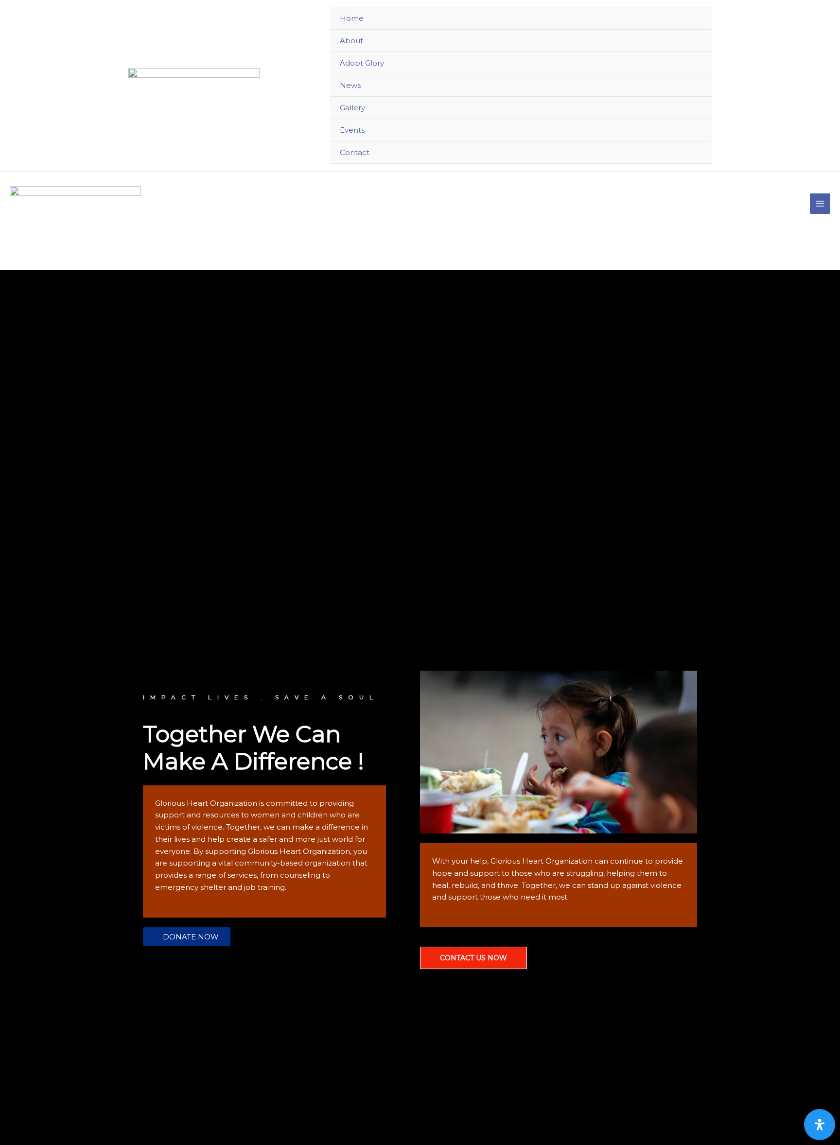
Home (352, 18)
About (351, 40)
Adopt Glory (362, 63)
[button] (186, 936)
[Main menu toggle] (820, 203)
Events (352, 130)
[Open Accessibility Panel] (819, 1124)
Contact (354, 152)
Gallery (352, 107)
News (350, 85)
